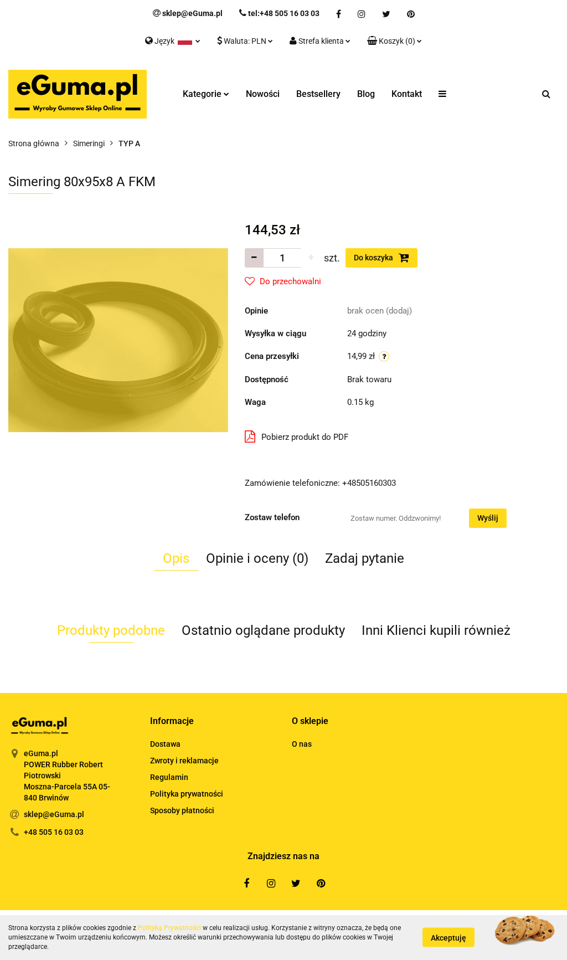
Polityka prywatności (186, 793)
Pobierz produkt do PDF (304, 437)
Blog (366, 94)
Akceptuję (448, 937)
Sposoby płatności (182, 810)
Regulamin (169, 777)
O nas (302, 744)
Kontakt (406, 94)
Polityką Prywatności (169, 928)
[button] (394, 41)
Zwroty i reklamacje (184, 760)
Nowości (263, 94)
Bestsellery (318, 94)
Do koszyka (374, 257)
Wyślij (487, 518)
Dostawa (165, 744)
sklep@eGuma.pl (54, 814)
